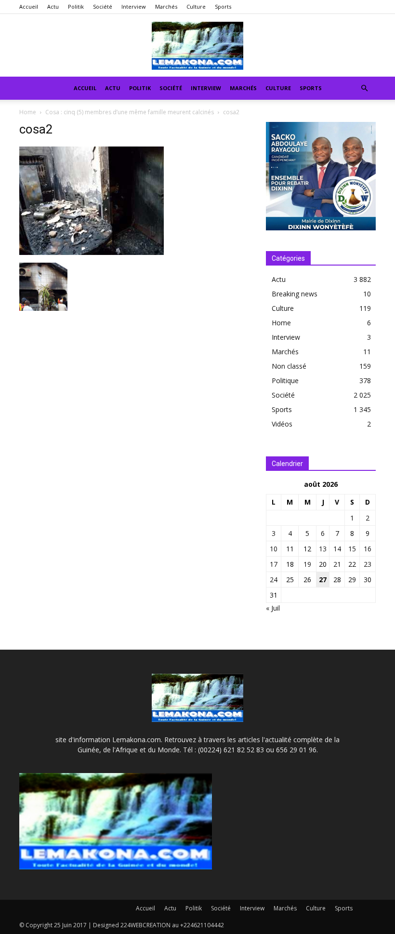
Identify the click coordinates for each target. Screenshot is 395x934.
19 (307, 564)
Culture (196, 6)
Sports (223, 6)
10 (273, 548)
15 (352, 548)
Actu (53, 6)
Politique (285, 380)
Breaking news (294, 293)
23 (367, 564)
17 (273, 564)
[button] (364, 88)
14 (337, 548)
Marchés (166, 6)
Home (27, 112)
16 (367, 548)
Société (102, 6)
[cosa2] (91, 252)
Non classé (289, 366)
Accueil (28, 6)
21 (337, 564)
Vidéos (282, 423)
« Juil (273, 608)
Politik (76, 6)
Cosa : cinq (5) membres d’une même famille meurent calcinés (129, 112)
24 (273, 579)
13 (323, 548)
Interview (133, 6)
